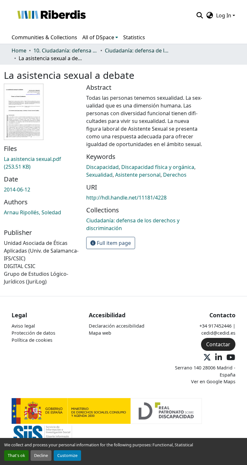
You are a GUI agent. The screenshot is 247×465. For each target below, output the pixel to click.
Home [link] (19, 50)
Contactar (218, 344)
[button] (51, 15)
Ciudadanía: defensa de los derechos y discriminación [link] (137, 50)
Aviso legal (23, 326)
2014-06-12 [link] (17, 189)
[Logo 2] (43, 436)
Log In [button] (224, 15)
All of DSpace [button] (98, 37)
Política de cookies (32, 340)
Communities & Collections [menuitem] (44, 37)
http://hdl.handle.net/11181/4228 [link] (126, 197)
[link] (41, 163)
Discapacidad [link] (102, 167)
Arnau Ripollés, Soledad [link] (32, 212)
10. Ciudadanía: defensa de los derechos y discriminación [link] (65, 50)
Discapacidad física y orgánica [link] (157, 167)
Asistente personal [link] (137, 174)
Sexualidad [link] (99, 174)
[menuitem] (100, 37)
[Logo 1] (107, 410)
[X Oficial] (207, 357)
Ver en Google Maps (213, 381)
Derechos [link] (175, 174)
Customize (67, 455)
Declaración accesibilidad (116, 326)
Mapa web (100, 333)
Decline (41, 455)
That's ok (16, 455)
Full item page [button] (113, 242)
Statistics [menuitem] (134, 37)
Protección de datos (33, 333)
